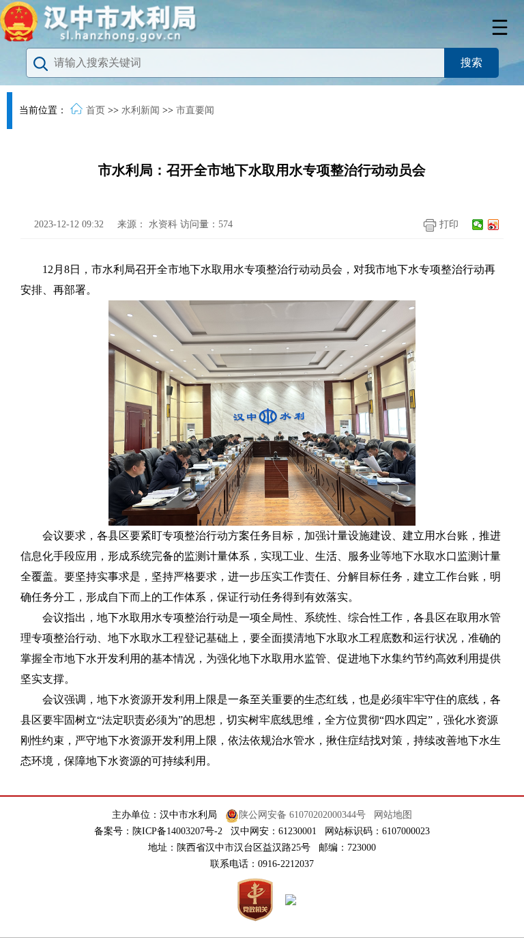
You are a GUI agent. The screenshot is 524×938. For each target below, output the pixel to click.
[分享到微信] (478, 224)
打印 (447, 224)
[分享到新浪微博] (493, 224)
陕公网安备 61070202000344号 (302, 815)
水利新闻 (140, 110)
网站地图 (393, 815)
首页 (95, 110)
